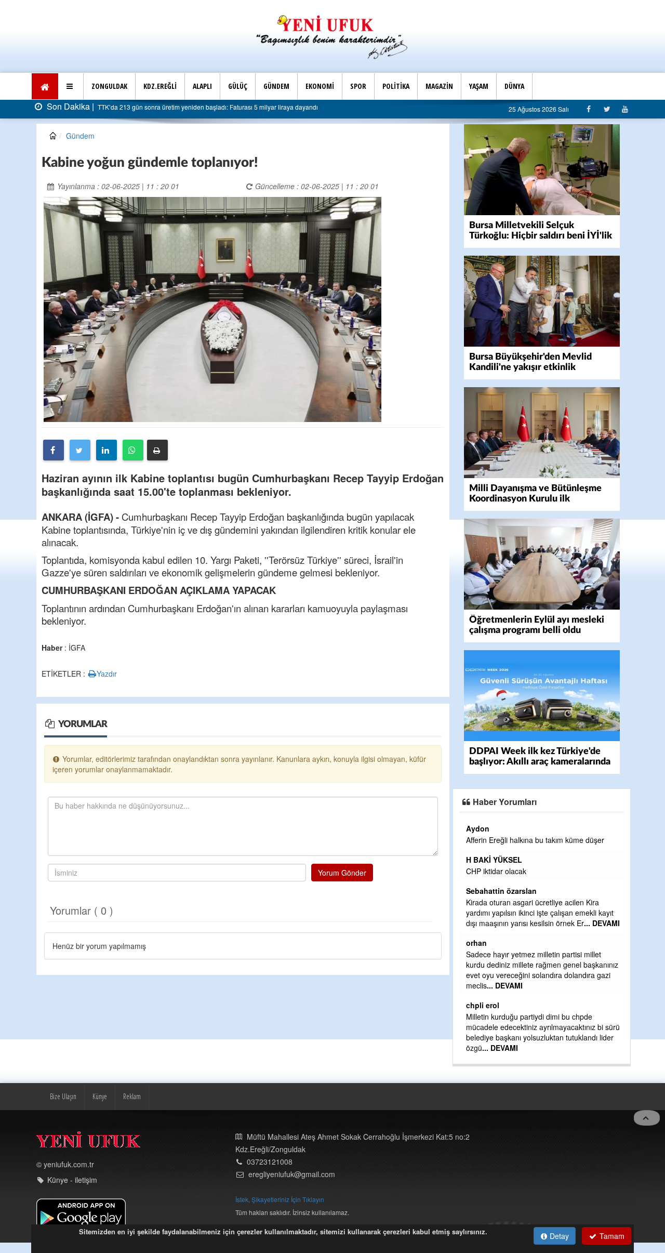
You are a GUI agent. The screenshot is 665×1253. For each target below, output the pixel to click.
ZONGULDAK (109, 86)
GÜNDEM (276, 86)
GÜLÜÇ (237, 86)
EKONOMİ (319, 86)
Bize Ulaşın (63, 1096)
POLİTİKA (395, 86)
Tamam (610, 1236)
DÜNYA (514, 86)
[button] (71, 86)
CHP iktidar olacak (496, 871)
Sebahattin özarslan (501, 891)
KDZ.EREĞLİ (160, 86)
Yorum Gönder (342, 872)
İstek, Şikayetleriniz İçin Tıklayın (279, 1199)
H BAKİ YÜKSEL (494, 859)
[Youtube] (625, 109)
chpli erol (482, 1005)
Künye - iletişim (72, 1180)
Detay (558, 1236)
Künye (99, 1096)
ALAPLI (202, 86)
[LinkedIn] (106, 450)
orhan (476, 943)
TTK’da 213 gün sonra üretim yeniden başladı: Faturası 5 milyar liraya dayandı (207, 106)
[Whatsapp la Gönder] (133, 450)
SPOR (358, 86)
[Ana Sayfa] (332, 35)
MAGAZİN (439, 86)
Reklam (132, 1096)
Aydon (477, 828)
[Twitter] (606, 109)
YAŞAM (478, 86)
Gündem (80, 135)
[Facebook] (588, 109)
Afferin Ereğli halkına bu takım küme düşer (535, 840)
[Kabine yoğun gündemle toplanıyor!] (212, 308)
